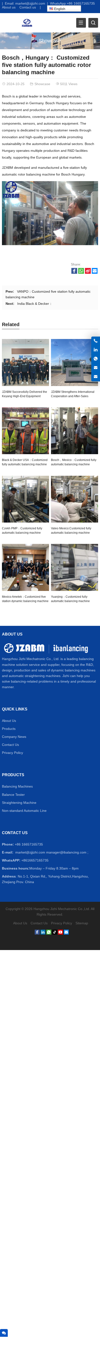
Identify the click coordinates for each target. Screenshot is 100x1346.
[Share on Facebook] (74, 272)
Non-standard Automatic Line (24, 811)
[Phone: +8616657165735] (95, 341)
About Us (9, 721)
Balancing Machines (17, 786)
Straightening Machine (19, 803)
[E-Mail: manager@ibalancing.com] (95, 376)
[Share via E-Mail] (94, 272)
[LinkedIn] (43, 933)
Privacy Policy (12, 753)
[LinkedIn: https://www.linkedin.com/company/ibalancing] (95, 350)
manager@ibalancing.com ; (67, 852)
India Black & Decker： (34, 304)
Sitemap (81, 923)
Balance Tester (13, 795)
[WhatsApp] (49, 933)
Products (9, 729)
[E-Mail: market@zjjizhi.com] (95, 367)
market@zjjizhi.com (30, 3)
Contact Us (10, 745)
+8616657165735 (35, 860)
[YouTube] (60, 933)
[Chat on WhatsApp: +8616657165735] (95, 359)
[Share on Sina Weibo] (87, 272)
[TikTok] (55, 933)
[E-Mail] (66, 933)
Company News (14, 737)
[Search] (93, 23)
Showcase (50, 40)
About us (9, 7)
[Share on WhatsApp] (81, 272)
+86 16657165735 (81, 3)
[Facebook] (37, 933)
